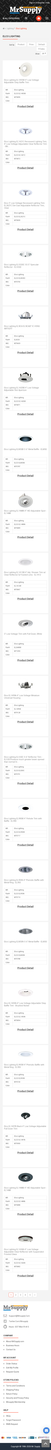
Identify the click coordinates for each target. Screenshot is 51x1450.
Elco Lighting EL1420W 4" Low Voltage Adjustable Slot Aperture (21, 388)
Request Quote (12, 1372)
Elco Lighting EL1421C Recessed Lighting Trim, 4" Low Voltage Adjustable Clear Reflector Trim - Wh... (25, 144)
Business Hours (12, 1345)
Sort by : (12, 45)
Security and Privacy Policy (17, 1398)
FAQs (8, 1416)
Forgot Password (13, 1420)
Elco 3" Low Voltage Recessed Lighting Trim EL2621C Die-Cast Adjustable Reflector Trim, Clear (24, 205)
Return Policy (11, 1394)
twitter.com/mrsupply (18, 1321)
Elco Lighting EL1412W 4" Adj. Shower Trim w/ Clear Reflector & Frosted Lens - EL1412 (25, 573)
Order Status (11, 1364)
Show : (37, 54)
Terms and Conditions (15, 1386)
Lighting (10, 28)
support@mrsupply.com (19, 1316)
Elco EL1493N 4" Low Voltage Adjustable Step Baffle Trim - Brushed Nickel (25, 1004)
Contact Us (11, 1349)
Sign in (32, 3)
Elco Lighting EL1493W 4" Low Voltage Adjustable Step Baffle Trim (21, 81)
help (48, 3)
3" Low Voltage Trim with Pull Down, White (23, 634)
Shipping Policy (12, 1390)
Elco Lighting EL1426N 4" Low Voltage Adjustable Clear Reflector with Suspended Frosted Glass (24, 1251)
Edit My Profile (12, 1368)
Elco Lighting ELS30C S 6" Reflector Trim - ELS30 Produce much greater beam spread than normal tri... (24, 759)
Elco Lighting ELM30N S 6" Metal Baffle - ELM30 (25, 941)
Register (41, 3)
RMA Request (12, 1424)
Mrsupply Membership (15, 1402)
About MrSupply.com (15, 1341)
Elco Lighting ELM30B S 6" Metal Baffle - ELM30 (25, 449)
